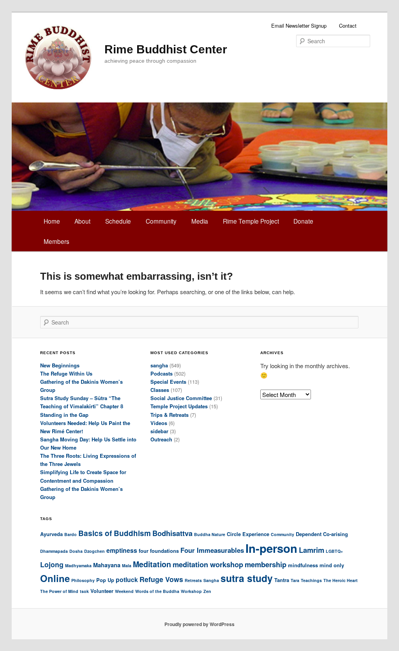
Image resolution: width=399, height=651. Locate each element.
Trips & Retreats (169, 414)
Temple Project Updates (179, 406)
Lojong (52, 564)
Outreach (161, 439)
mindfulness (303, 565)
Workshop (191, 591)
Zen (207, 591)
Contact (348, 25)
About (82, 221)
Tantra (281, 580)
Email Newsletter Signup (299, 25)
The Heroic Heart (340, 580)
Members (56, 241)
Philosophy (83, 580)
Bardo (70, 534)
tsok (84, 591)
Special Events (168, 381)
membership (265, 564)
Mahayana (106, 565)
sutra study (247, 578)
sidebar (159, 431)
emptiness (121, 550)
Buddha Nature (209, 534)
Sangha (211, 580)
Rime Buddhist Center (165, 49)
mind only (332, 565)
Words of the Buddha (157, 591)
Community (161, 221)
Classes (159, 389)
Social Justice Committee (181, 398)
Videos (158, 423)
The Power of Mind (59, 591)
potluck (127, 579)
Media (199, 221)
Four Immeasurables (212, 550)
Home (52, 221)
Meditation (152, 564)
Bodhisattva (172, 533)
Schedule (118, 221)
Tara (295, 580)
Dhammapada (54, 551)
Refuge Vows (161, 579)
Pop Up (105, 580)
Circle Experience (248, 534)
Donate (303, 221)
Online (55, 578)
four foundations (159, 550)
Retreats (193, 580)
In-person (271, 548)
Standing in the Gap (64, 414)
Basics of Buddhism (114, 533)
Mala (126, 565)
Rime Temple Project (251, 221)
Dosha (76, 551)
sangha (159, 365)
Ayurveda (51, 534)
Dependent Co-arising (322, 534)
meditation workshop (208, 564)
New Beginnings (59, 365)
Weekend (124, 591)
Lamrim (311, 550)
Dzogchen (94, 551)
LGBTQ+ (334, 551)
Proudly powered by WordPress (199, 624)
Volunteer (101, 591)
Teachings (311, 580)
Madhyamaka (78, 565)
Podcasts (161, 373)
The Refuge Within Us (66, 373)
